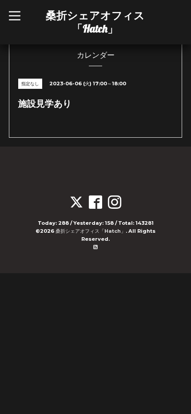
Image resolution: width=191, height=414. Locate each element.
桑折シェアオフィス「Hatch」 (95, 21)
